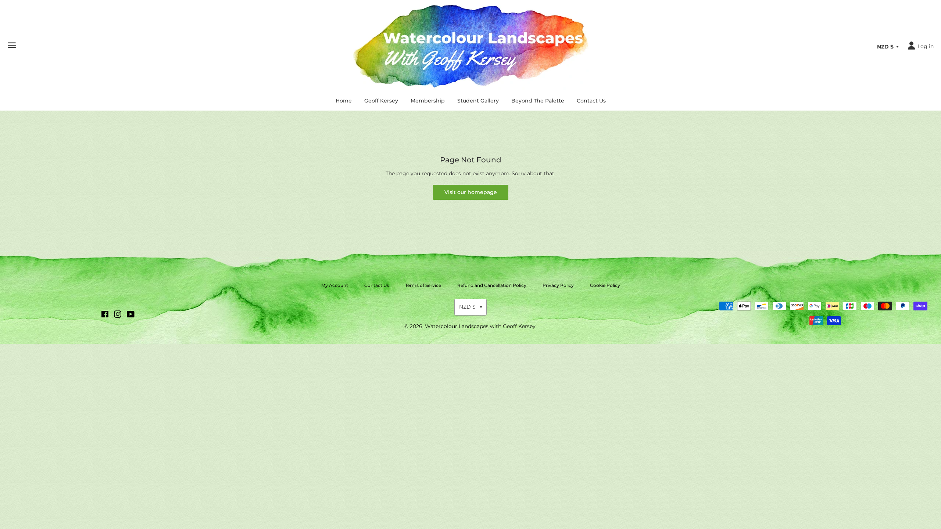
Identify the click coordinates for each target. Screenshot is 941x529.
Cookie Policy (605, 285)
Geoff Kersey (381, 100)
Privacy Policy (558, 285)
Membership (428, 100)
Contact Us (591, 100)
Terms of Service (423, 285)
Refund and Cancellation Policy (491, 285)
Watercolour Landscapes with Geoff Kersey (480, 326)
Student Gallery (478, 100)
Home (344, 100)
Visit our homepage (470, 192)
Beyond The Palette (537, 100)
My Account (334, 285)
